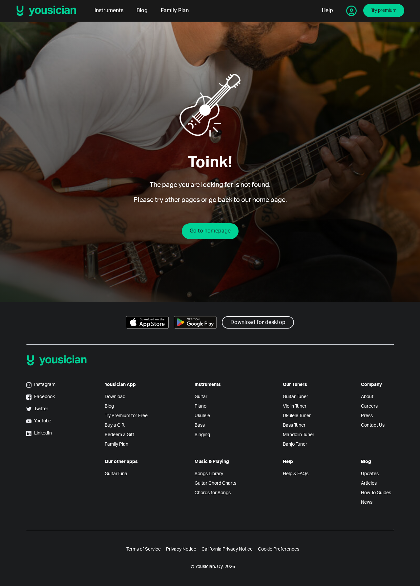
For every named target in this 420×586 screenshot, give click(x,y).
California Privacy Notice (227, 549)
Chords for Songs (213, 493)
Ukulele (202, 416)
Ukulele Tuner (297, 416)
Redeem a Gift (119, 435)
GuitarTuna (116, 474)
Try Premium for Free (126, 416)
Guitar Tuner (295, 396)
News (366, 502)
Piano (200, 406)
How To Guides (376, 493)
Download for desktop (257, 322)
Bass (200, 425)
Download (115, 396)
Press (367, 416)
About (367, 396)
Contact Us (373, 425)
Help (327, 10)
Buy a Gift (115, 425)
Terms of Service (143, 549)
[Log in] (351, 10)
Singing (202, 435)
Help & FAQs (295, 474)
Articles (369, 483)
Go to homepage (210, 230)
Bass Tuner (294, 425)
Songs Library (209, 474)
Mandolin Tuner (298, 435)
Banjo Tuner (295, 444)
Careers (369, 406)
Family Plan (175, 10)
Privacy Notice (181, 549)
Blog (142, 10)
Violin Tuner (294, 406)
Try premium (383, 10)
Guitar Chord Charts (215, 483)
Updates (370, 474)
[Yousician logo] (48, 11)
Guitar (201, 396)
